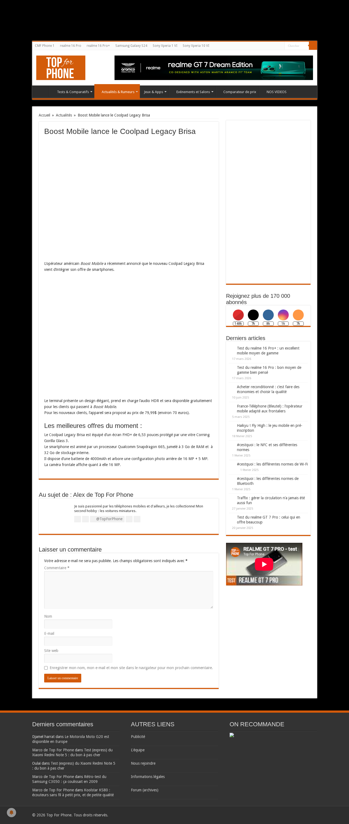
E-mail (49, 633)
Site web (51, 650)
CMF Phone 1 (45, 46)
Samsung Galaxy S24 (131, 46)
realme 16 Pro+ (98, 46)
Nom (48, 616)
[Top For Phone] (60, 66)
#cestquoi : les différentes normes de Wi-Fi (272, 464)
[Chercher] (313, 46)
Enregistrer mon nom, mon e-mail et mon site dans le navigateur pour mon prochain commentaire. (131, 668)
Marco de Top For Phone (53, 750)
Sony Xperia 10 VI (196, 46)
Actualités (64, 115)
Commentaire (57, 568)
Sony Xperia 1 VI (165, 46)
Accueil (42, 91)
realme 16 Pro (70, 46)
